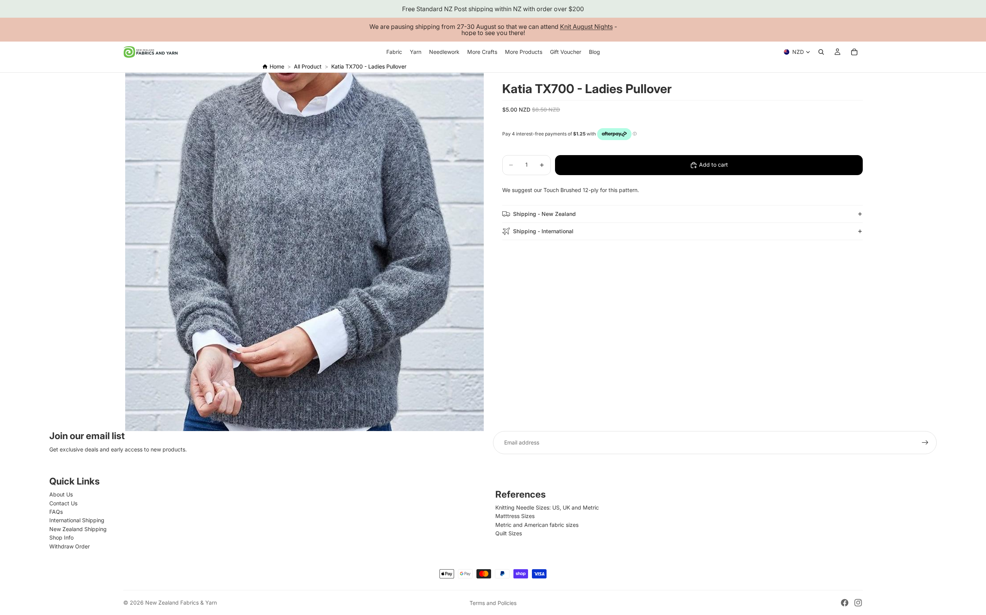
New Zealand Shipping (78, 529)
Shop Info (61, 537)
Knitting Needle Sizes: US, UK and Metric (547, 507)
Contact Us (63, 503)
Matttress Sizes (515, 516)
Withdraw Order (69, 546)
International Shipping (76, 520)
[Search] (821, 51)
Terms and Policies (493, 603)
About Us (61, 494)
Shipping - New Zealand (544, 214)
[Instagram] (858, 602)
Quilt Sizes (508, 533)
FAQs (56, 511)
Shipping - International (543, 231)
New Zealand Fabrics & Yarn (181, 602)
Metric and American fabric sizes (537, 524)
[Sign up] (925, 443)
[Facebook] (844, 602)
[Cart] (854, 51)
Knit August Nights (586, 26)
